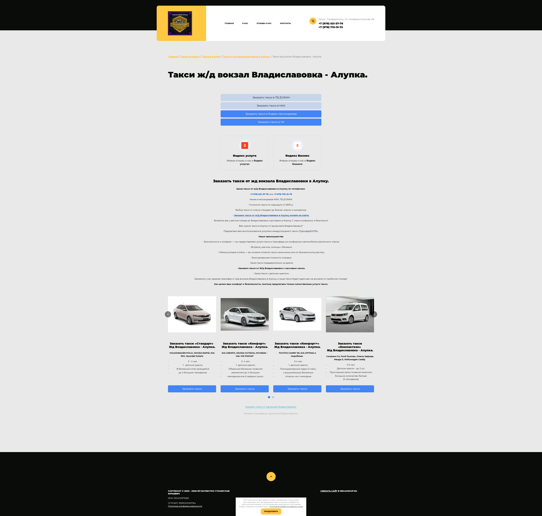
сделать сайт (328, 491)
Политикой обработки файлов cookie (286, 507)
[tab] (269, 397)
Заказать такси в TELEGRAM (271, 97)
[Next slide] (374, 314)
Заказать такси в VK (271, 122)
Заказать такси (192, 388)
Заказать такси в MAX (271, 105)
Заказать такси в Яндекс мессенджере (271, 113)
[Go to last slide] (168, 314)
